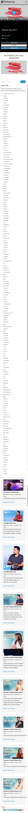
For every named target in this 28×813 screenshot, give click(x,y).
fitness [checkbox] (5, 249)
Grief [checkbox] (4, 297)
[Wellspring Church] (8, 2)
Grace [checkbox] (4, 290)
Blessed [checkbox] (5, 127)
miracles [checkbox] (5, 403)
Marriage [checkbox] (5, 383)
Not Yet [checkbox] (5, 437)
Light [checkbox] (4, 369)
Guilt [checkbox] (4, 306)
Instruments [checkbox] (6, 342)
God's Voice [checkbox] (6, 283)
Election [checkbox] (5, 206)
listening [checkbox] (5, 371)
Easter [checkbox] (5, 204)
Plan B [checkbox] (5, 457)
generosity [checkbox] (6, 267)
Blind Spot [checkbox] (5, 129)
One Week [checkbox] (6, 441)
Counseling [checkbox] (6, 177)
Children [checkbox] (5, 143)
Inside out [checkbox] (5, 337)
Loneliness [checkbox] (6, 374)
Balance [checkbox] (5, 114)
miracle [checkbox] (5, 401)
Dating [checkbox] (5, 186)
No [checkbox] (4, 435)
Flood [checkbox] (4, 252)
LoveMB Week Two (9, 523)
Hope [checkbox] (4, 324)
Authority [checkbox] (5, 111)
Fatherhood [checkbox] (6, 233)
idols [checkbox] (4, 331)
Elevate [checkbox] (5, 209)
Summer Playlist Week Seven (13, 692)
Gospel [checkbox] (5, 288)
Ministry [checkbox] (5, 399)
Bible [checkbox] (4, 125)
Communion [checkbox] (6, 154)
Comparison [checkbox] (6, 161)
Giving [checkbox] (5, 276)
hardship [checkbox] (5, 310)
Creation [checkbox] (5, 181)
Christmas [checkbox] (6, 145)
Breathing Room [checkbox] (7, 136)
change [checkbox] (5, 141)
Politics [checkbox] (5, 462)
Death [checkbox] (4, 191)
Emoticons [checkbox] (6, 211)
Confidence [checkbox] (6, 170)
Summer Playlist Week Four (12, 791)
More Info (5, 38)
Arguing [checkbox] (5, 107)
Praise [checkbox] (5, 464)
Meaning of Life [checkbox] (7, 389)
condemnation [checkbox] (6, 168)
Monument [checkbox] (6, 414)
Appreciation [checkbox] (6, 105)
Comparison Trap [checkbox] (7, 163)
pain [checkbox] (4, 444)
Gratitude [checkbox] (5, 295)
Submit (23, 81)
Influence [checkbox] (5, 333)
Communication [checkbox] (7, 152)
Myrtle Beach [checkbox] (6, 421)
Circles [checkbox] (5, 150)
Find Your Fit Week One (11, 492)
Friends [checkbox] (5, 258)
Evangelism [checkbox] (6, 218)
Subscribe (14, 48)
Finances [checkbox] (5, 247)
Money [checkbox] (5, 412)
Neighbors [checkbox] (5, 423)
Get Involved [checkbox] (6, 272)
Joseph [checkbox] (5, 351)
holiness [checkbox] (5, 319)
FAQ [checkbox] (4, 229)
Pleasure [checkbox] (5, 460)
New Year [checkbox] (5, 426)
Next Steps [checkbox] (6, 432)
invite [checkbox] (4, 347)
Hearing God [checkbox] (6, 315)
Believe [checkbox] (5, 120)
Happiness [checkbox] (6, 308)
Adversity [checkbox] (5, 100)
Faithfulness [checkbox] (6, 224)
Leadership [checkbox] (6, 360)
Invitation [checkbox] (5, 344)
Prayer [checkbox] (5, 469)
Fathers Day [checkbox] (6, 238)
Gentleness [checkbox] (6, 270)
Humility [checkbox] (5, 328)
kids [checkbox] (4, 356)
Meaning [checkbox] (5, 387)
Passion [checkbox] (5, 451)
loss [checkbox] (4, 376)
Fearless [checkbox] (5, 243)
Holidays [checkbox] (5, 317)
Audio (15, 42)
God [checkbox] (4, 279)
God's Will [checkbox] (5, 285)
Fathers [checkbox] (5, 236)
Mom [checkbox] (4, 408)
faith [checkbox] (4, 222)
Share (14, 45)
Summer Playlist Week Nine (12, 607)
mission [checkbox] (5, 405)
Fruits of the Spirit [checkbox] (7, 261)
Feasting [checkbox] (5, 245)
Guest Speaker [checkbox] (7, 304)
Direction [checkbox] (5, 200)
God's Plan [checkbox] (6, 281)
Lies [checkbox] (4, 365)
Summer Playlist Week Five (12, 760)
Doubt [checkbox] (4, 202)
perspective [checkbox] (6, 455)
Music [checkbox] (4, 419)
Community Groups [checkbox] (8, 159)
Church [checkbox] (5, 148)
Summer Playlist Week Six (12, 729)
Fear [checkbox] (4, 240)
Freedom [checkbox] (5, 256)
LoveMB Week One (9, 572)
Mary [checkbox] (4, 385)
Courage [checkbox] (5, 179)
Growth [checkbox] (5, 301)
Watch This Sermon (9, 502)
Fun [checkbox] (4, 263)
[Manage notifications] (3, 807)
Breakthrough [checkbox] (6, 134)
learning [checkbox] (5, 362)
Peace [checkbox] (5, 453)
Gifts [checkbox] (4, 274)
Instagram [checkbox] (5, 340)
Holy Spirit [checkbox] (5, 322)
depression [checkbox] (6, 197)
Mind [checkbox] (4, 396)
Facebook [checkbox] (5, 220)
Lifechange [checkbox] (6, 367)
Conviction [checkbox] (6, 175)
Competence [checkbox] (6, 166)
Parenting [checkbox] (5, 448)
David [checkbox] (4, 188)
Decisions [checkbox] (5, 195)
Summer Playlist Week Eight (12, 657)
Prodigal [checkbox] (5, 473)
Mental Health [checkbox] (6, 392)
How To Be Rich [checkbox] (7, 326)
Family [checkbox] (5, 227)
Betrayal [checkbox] (5, 123)
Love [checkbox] (4, 378)
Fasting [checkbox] (5, 231)
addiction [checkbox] (5, 98)
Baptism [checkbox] (5, 116)
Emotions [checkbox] (5, 213)
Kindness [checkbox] (5, 358)
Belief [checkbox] (4, 118)
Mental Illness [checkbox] (6, 394)
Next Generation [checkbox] (7, 428)
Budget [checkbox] (5, 139)
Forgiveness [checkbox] (6, 254)
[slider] (7, 19)
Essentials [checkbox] (6, 215)
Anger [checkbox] (4, 102)
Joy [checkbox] (4, 353)
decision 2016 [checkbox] (6, 193)
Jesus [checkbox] (4, 349)
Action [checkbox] (4, 96)
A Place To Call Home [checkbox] (8, 93)
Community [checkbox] (6, 157)
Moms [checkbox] (5, 410)
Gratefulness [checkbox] (6, 292)
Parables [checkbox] (5, 446)
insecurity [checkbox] (5, 335)
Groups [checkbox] (5, 299)
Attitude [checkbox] (5, 109)
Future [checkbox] (5, 265)
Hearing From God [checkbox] (8, 313)
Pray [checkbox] (4, 466)
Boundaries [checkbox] (6, 132)
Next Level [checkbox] (6, 430)
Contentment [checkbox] (6, 172)
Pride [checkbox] (4, 471)
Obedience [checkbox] (6, 439)
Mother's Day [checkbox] (6, 417)
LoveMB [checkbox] (5, 380)
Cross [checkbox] (4, 184)
